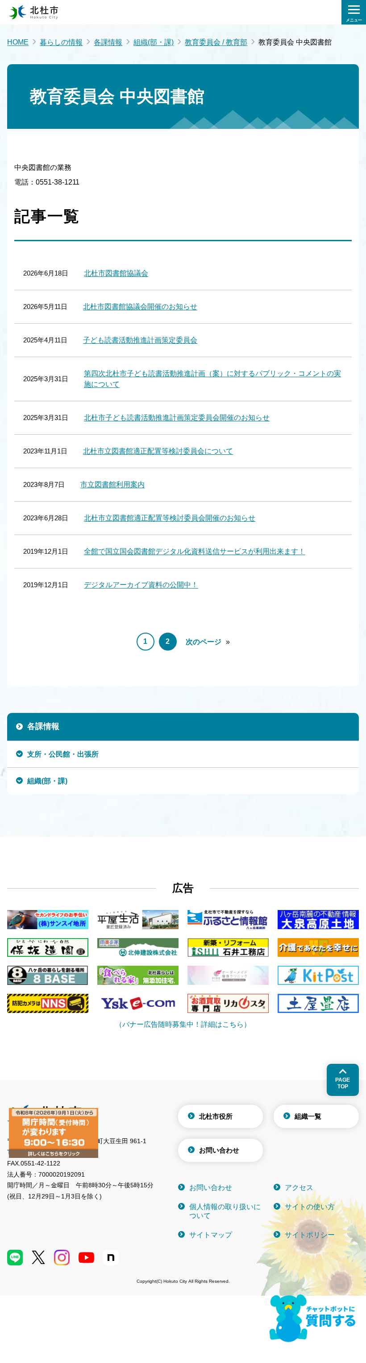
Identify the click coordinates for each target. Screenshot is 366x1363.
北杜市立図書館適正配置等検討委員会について (158, 451)
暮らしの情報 (61, 42)
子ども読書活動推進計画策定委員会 (140, 340)
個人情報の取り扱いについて (225, 1211)
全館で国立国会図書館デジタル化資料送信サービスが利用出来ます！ (194, 551)
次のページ (203, 642)
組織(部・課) (153, 42)
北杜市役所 (216, 1116)
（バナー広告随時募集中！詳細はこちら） (183, 1024)
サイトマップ (210, 1235)
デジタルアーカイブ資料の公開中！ (141, 585)
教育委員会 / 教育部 (216, 42)
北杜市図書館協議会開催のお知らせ (140, 306)
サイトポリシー (310, 1235)
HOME (18, 42)
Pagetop (342, 1083)
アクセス (299, 1187)
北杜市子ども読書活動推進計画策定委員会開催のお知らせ (177, 417)
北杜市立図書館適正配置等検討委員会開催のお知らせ (169, 518)
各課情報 (108, 42)
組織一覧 (308, 1116)
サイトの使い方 (310, 1207)
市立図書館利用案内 (112, 484)
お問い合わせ (219, 1150)
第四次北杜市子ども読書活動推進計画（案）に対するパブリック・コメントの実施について (212, 379)
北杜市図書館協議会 (116, 273)
